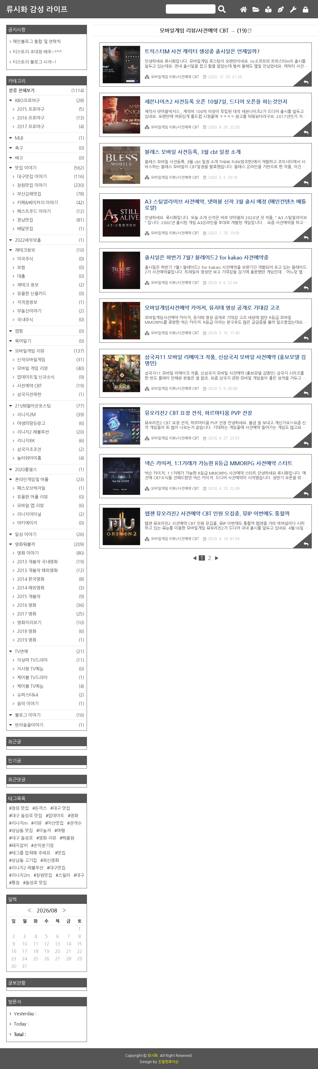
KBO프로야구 (49, 100)
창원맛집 (44, 875)
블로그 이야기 (49, 715)
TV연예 (49, 651)
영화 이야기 (50, 553)
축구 (49, 148)
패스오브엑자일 (50, 488)
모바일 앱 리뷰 (50, 505)
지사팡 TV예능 (50, 669)
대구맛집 (57, 868)
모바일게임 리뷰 (49, 351)
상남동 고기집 (24, 860)
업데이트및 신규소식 (50, 377)
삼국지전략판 (50, 394)
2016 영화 (50, 605)
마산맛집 (56, 823)
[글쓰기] (281, 9)
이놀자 (45, 830)
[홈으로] (243, 9)
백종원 (68, 838)
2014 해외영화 (50, 588)
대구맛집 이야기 (50, 176)
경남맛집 (50, 220)
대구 (80, 875)
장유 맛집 (20, 808)
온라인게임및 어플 (49, 479)
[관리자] (293, 9)
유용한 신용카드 (50, 293)
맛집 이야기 (49, 168)
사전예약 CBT (50, 386)
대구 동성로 (22, 838)
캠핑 (49, 331)
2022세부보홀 (49, 240)
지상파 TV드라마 (50, 660)
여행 (61, 830)
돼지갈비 (19, 845)
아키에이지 (50, 523)
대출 (50, 276)
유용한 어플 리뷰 (50, 497)
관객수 (76, 823)
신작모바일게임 (50, 360)
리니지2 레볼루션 (50, 432)
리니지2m (20, 875)
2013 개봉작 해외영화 (50, 570)
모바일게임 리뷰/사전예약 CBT (175, 77)
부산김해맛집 (50, 194)
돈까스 (41, 808)
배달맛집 (50, 229)
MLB (49, 138)
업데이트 (56, 816)
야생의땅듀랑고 (50, 423)
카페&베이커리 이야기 (50, 203)
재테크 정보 (50, 285)
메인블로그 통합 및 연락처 (37, 41)
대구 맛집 (61, 808)
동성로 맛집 (36, 883)
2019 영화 (50, 640)
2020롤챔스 (49, 469)
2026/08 (47, 910)
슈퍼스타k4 (50, 695)
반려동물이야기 (49, 725)
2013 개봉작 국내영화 (50, 562)
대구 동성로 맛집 (26, 816)
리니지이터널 (50, 514)
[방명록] (268, 9)
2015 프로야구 (50, 109)
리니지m (19, 823)
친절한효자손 (168, 1062)
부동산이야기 (50, 311)
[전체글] (256, 9)
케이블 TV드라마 (50, 677)
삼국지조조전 (50, 449)
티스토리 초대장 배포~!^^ (37, 52)
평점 (15, 883)
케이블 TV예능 (50, 686)
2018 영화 (50, 631)
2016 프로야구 (50, 118)
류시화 (153, 1056)
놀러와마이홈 (50, 458)
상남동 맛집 (22, 830)
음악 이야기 (50, 703)
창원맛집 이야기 (50, 185)
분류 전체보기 (46, 90)
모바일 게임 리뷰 (50, 368)
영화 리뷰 (47, 838)
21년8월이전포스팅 (49, 406)
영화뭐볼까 (49, 544)
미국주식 (50, 259)
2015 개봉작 (50, 596)
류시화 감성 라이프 (37, 9)
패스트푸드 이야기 (50, 211)
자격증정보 (50, 302)
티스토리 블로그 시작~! (34, 62)
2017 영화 (50, 614)
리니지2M (50, 415)
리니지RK (50, 441)
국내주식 (50, 320)
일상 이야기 (49, 534)
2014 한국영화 (50, 579)
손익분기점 (44, 845)
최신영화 (51, 860)
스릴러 (64, 875)
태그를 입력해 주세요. (31, 853)
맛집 (61, 853)
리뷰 (38, 823)
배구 (49, 158)
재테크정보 (49, 250)
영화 (74, 816)
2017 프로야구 (50, 126)
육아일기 (49, 341)
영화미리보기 (50, 622)
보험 (50, 267)
